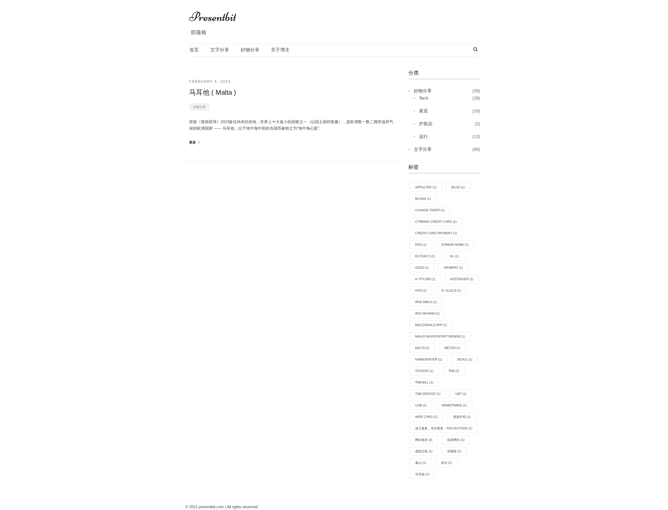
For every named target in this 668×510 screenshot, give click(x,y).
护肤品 (425, 123)
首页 (194, 49)
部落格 (454, 451)
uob (421, 405)
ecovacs (425, 256)
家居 (423, 111)
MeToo (452, 348)
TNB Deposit (427, 394)
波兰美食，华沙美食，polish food (443, 428)
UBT (460, 394)
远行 (423, 136)
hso (421, 290)
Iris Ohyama (427, 313)
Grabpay (453, 267)
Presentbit (212, 17)
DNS (421, 245)
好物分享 (250, 49)
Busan (423, 199)
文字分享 (219, 49)
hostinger (461, 279)
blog (458, 187)
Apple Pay (426, 187)
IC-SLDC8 (451, 290)
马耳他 (422, 474)
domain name (455, 245)
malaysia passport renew (440, 336)
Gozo (422, 267)
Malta (422, 348)
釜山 (420, 463)
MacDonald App (431, 325)
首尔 (446, 463)
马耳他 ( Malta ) (212, 92)
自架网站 (455, 440)
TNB (453, 371)
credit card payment (436, 233)
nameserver (428, 359)
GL (454, 256)
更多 (192, 142)
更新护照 (461, 417)
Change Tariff (430, 210)
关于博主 (280, 49)
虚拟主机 (423, 451)
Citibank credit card (436, 222)
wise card (426, 417)
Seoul (464, 359)
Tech (423, 98)
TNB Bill (424, 382)
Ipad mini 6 (426, 302)
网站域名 (423, 440)
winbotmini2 (454, 405)
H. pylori (425, 279)
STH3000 (424, 371)
